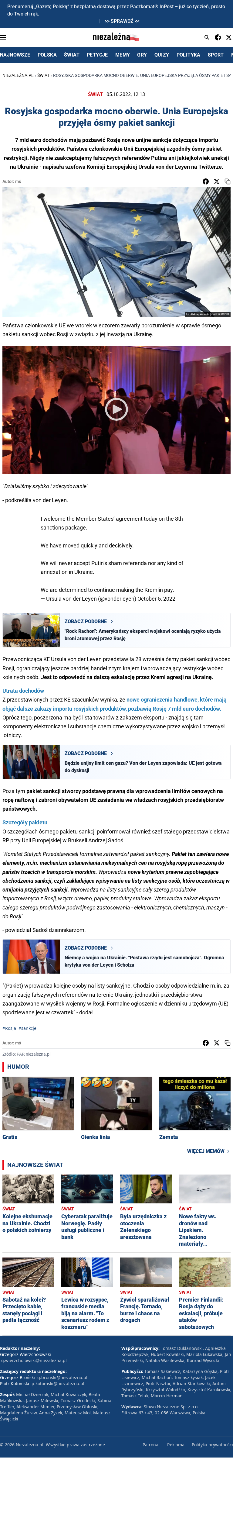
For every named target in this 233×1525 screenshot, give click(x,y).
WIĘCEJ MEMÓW (206, 1151)
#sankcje (27, 1028)
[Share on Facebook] (206, 181)
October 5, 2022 (156, 598)
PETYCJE (97, 55)
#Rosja (9, 1028)
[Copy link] (228, 181)
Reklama (175, 1444)
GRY (142, 55)
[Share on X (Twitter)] (217, 181)
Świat (43, 75)
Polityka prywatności (212, 1444)
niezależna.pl (18, 75)
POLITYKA (189, 55)
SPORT (216, 55)
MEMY (122, 55)
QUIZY (161, 55)
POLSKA (47, 55)
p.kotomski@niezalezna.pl (58, 1383)
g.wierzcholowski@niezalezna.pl (34, 1360)
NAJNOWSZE (15, 55)
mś (18, 181)
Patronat (151, 1444)
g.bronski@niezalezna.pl (62, 1377)
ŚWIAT (71, 55)
